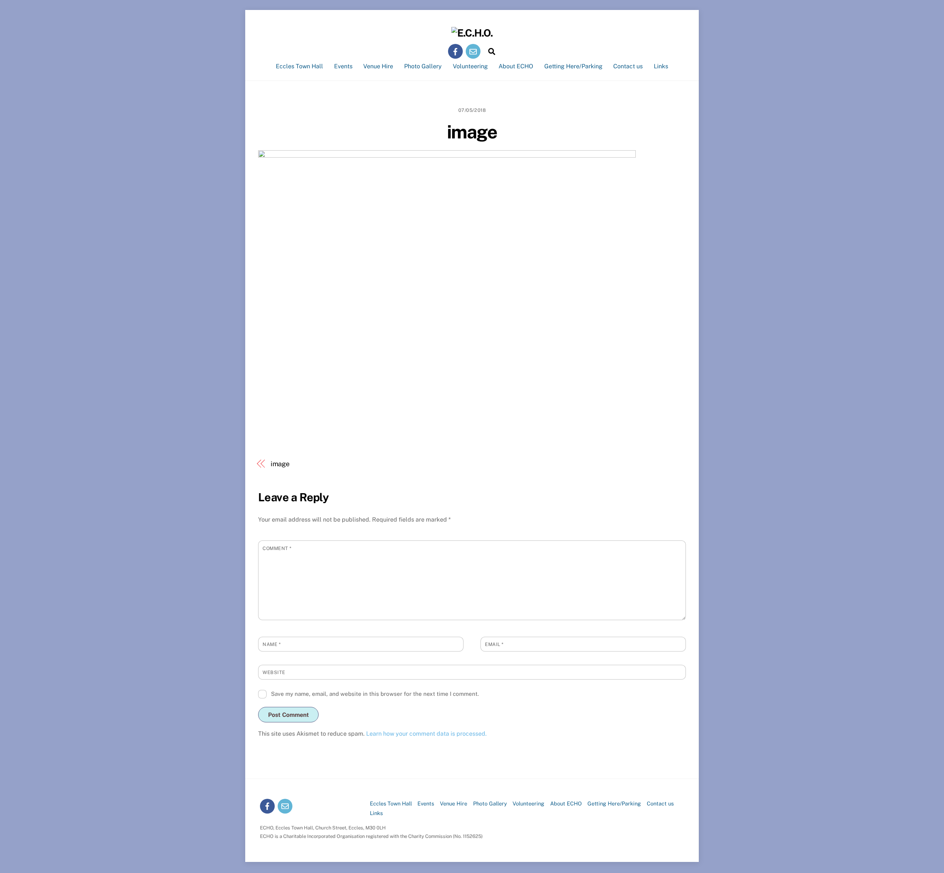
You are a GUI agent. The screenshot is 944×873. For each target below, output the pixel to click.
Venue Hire (378, 66)
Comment (277, 548)
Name (272, 644)
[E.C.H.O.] (471, 33)
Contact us (628, 66)
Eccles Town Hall (299, 66)
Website (274, 672)
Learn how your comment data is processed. (426, 733)
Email (494, 644)
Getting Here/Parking (573, 66)
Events (343, 66)
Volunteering (470, 66)
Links (661, 66)
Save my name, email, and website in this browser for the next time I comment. (375, 694)
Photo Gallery (423, 66)
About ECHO (516, 66)
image (472, 131)
